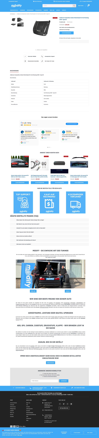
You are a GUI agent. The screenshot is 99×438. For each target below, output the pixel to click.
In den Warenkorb (20, 182)
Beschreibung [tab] (14, 71)
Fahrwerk (22, 10)
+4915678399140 (48, 415)
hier (53, 336)
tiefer (53, 317)
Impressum (28, 418)
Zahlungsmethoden (44, 307)
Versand (28, 410)
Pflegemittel (38, 10)
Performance (30, 10)
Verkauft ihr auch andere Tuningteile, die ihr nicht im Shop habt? (30, 228)
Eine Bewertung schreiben (72, 123)
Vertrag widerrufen (64, 408)
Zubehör (46, 10)
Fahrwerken (72, 303)
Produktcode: (62, 22)
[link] (20, 164)
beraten (17, 320)
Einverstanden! (77, 432)
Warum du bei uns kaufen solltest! (24, 236)
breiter (56, 317)
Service (58, 10)
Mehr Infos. (19, 435)
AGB (27, 416)
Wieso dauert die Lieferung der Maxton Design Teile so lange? (30, 220)
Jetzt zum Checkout (74, 41)
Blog (27, 420)
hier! (60, 393)
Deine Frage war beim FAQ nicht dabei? (25, 232)
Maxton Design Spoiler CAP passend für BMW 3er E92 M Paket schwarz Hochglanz (20, 176)
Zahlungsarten (29, 408)
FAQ (27, 405)
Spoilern (51, 303)
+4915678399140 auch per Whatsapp (52, 395)
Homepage (12, 14)
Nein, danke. (90, 432)
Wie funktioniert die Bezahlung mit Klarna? (26, 240)
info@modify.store (48, 410)
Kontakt (64, 10)
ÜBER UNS (33, 291)
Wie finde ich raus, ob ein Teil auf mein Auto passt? (27, 224)
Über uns (52, 10)
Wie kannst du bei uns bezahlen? (23, 244)
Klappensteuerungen (20, 304)
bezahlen (32, 346)
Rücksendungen (29, 412)
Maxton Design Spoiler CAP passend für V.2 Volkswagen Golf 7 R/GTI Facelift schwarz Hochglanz (79, 176)
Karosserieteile (14, 10)
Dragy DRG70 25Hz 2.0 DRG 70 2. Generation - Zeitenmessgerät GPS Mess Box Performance (58, 176)
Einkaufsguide (50, 362)
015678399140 (89, 1)
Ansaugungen (67, 303)
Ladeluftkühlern (79, 303)
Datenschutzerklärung (31, 414)
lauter (61, 317)
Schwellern (58, 303)
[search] (74, 5)
